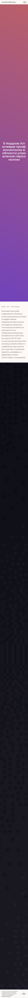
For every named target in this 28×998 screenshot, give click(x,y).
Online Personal (9, 2)
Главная (3, 306)
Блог (8, 306)
